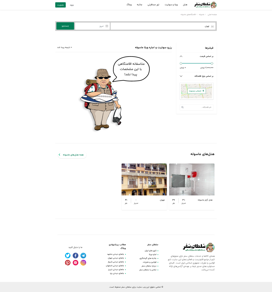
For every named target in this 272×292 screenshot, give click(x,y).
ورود (72, 5)
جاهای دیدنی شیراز (116, 261)
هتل (185, 5)
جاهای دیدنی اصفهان (115, 265)
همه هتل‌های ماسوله (73, 155)
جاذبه (139, 5)
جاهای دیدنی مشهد (115, 254)
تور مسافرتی (153, 5)
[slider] (181, 63)
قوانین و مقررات (149, 262)
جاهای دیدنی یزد (117, 273)
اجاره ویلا (152, 254)
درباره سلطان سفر (149, 266)
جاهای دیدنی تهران (116, 258)
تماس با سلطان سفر (147, 269)
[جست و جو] (183, 107)
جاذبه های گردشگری (148, 258)
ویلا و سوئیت (171, 5)
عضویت (60, 5)
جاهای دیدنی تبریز (116, 269)
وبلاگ (129, 5)
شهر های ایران (150, 250)
